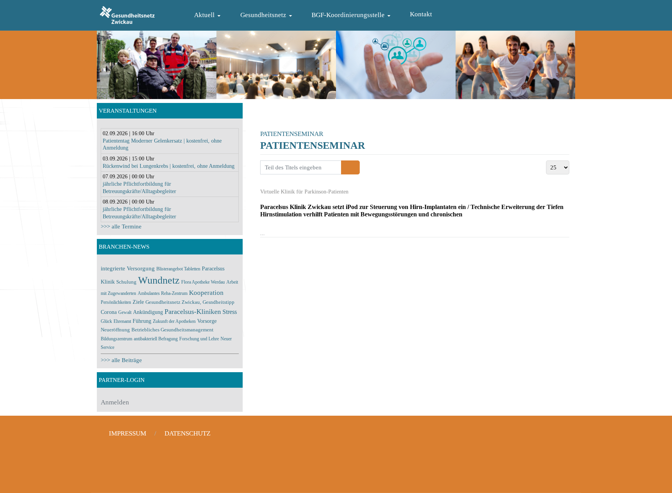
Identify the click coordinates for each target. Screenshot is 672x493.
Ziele (138, 302)
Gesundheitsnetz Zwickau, (173, 302)
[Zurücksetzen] (355, 167)
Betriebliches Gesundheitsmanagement (172, 330)
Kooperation (206, 292)
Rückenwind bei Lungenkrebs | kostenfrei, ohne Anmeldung (168, 166)
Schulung (126, 282)
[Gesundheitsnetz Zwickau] (127, 14)
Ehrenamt (122, 321)
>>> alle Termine (121, 226)
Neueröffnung (115, 330)
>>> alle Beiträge (121, 360)
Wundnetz (159, 280)
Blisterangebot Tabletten (178, 269)
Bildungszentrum (116, 338)
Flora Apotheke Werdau (203, 282)
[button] (209, 15)
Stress (229, 311)
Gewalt (124, 312)
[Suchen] (346, 167)
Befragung (168, 338)
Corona (109, 312)
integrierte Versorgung (128, 268)
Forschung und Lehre (199, 338)
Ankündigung (148, 312)
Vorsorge (207, 321)
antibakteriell (146, 338)
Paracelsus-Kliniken (192, 311)
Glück (106, 321)
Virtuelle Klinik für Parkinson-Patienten (304, 192)
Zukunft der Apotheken (174, 321)
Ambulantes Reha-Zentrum (162, 293)
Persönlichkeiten (116, 302)
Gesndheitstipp (218, 302)
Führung (142, 321)
